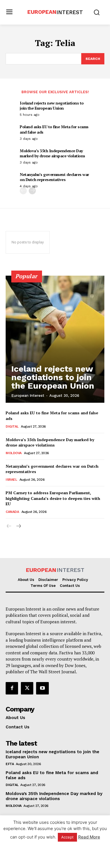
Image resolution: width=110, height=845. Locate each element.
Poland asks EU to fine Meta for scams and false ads (54, 129)
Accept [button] (67, 837)
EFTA (10, 764)
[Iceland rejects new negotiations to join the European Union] (55, 339)
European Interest (27, 395)
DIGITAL (12, 426)
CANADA (12, 512)
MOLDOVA (14, 453)
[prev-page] (23, 190)
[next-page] (32, 190)
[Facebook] (12, 688)
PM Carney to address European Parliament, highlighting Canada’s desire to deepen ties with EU (53, 498)
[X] (27, 688)
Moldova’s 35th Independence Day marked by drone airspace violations (52, 153)
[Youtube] (42, 688)
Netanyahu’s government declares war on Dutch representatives (54, 177)
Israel (11, 480)
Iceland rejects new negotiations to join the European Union (52, 105)
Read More (89, 837)
